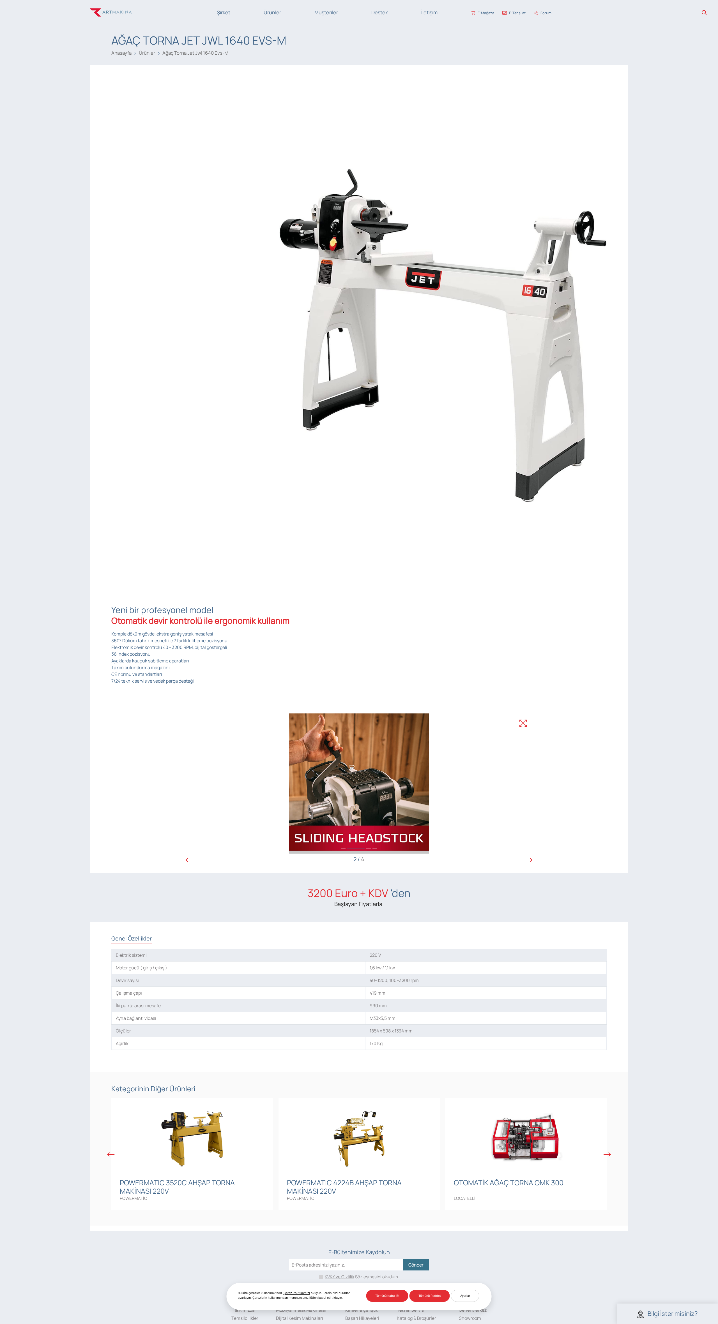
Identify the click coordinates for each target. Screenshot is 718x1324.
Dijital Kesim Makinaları (299, 1318)
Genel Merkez (473, 1310)
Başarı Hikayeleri (362, 1318)
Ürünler (272, 12)
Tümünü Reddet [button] (429, 1296)
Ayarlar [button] (465, 1296)
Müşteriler (326, 12)
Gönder (416, 1265)
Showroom (470, 1318)
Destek (379, 12)
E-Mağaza (485, 12)
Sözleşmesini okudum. (362, 1277)
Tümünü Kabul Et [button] (387, 1296)
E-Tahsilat (517, 12)
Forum (545, 12)
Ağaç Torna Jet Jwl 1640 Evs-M (195, 53)
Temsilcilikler (244, 1318)
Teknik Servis (410, 1310)
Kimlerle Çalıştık (361, 1310)
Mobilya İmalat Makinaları (302, 1310)
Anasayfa (121, 53)
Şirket (223, 12)
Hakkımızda (243, 1310)
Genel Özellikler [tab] (131, 938)
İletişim (429, 12)
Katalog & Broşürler (416, 1318)
